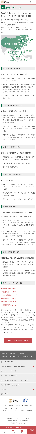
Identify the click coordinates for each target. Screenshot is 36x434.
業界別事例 (4, 394)
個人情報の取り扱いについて (18, 423)
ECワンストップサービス (9, 375)
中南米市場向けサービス (9, 305)
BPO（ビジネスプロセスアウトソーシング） (15, 380)
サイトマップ (28, 356)
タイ (20, 408)
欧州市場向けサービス (9, 298)
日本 (5, 405)
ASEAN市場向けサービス (10, 295)
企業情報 (4, 353)
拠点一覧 (4, 356)
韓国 (16, 408)
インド (18, 413)
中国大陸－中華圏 (28, 405)
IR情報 (13, 353)
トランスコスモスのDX (8, 362)
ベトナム (5, 410)
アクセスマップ (15, 356)
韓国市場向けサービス (9, 292)
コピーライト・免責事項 (23, 418)
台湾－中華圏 (8, 408)
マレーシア (21, 410)
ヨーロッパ (18, 405)
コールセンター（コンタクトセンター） (13, 366)
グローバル (4, 389)
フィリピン (13, 410)
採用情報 (22, 353)
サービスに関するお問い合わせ (18, 340)
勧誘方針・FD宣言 (12, 420)
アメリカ (11, 405)
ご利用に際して (11, 418)
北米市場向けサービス (9, 301)
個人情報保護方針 (24, 420)
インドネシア (27, 408)
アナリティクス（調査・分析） (10, 385)
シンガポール (30, 410)
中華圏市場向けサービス (9, 288)
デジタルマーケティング (8, 371)
